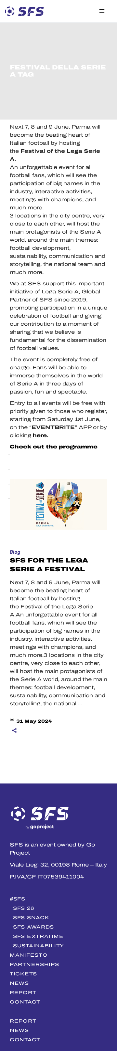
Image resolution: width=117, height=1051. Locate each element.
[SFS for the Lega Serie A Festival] (58, 504)
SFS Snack (31, 917)
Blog (15, 552)
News (19, 983)
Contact (25, 1001)
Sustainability (38, 945)
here (40, 435)
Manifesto (28, 955)
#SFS (17, 898)
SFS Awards (33, 927)
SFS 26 (23, 908)
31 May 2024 (34, 721)
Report (23, 992)
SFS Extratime (38, 936)
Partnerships (34, 964)
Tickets (23, 973)
